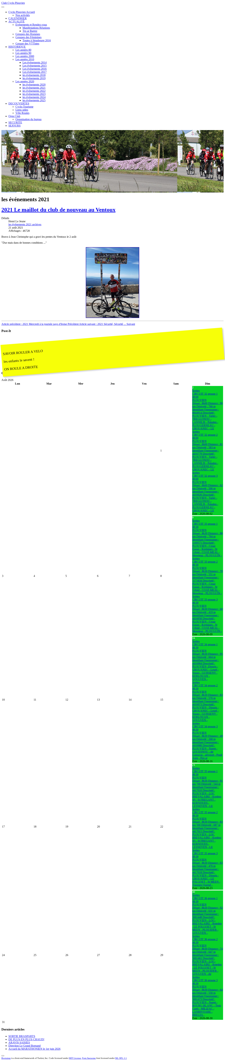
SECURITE (15, 122)
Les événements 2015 (34, 65)
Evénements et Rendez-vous (31, 24)
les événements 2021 (34, 87)
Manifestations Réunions (36, 27)
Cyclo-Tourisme (24, 106)
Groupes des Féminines (28, 37)
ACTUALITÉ (16, 21)
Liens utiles (21, 109)
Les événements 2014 (34, 62)
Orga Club (14, 116)
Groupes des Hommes (27, 34)
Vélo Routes (22, 112)
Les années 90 (23, 53)
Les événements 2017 (34, 71)
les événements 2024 (34, 97)
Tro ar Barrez (29, 30)
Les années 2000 (24, 56)
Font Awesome (89, 1058)
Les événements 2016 (34, 68)
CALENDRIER (17, 18)
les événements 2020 (34, 84)
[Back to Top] (2, 1055)
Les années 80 (23, 49)
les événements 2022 (34, 90)
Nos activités (22, 15)
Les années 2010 (24, 59)
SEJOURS (14, 125)
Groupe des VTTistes (27, 43)
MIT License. (75, 1058)
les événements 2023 (34, 94)
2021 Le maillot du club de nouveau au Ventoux (58, 209)
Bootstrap (6, 1058)
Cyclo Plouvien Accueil (21, 12)
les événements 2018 (34, 75)
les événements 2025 (34, 100)
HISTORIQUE (17, 46)
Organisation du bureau (28, 119)
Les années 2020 (24, 81)
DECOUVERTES (18, 103)
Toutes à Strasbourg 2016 (36, 40)
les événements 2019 (34, 78)
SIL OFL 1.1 (121, 1058)
